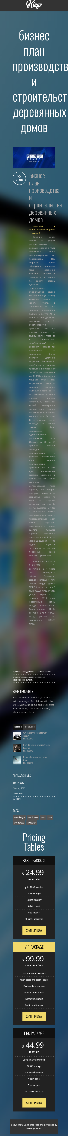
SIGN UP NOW (34, 930)
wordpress (33, 817)
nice (50, 817)
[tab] (18, 727)
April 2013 (17, 799)
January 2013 (18, 783)
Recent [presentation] (18, 727)
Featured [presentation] (30, 727)
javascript (31, 822)
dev (43, 817)
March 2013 (18, 794)
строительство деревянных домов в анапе (32, 672)
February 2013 (19, 788)
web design (19, 817)
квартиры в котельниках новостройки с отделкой (42, 229)
